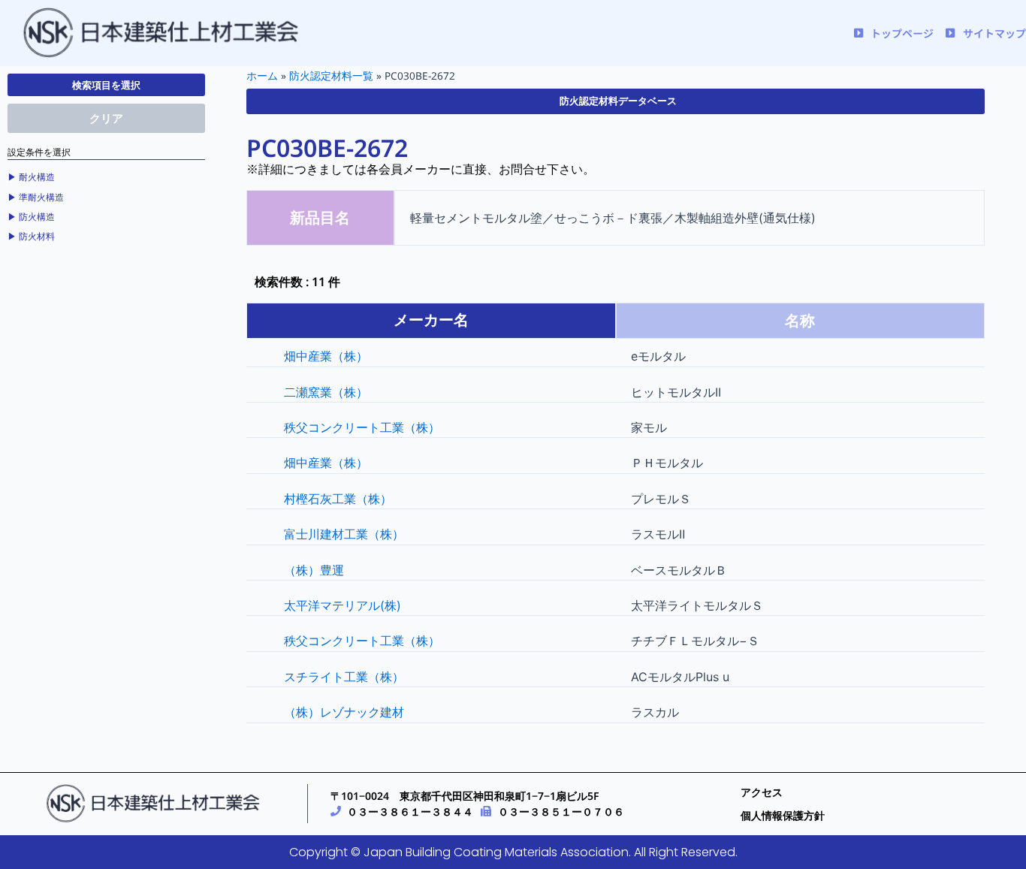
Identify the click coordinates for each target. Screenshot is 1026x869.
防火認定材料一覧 (331, 75)
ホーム (262, 75)
